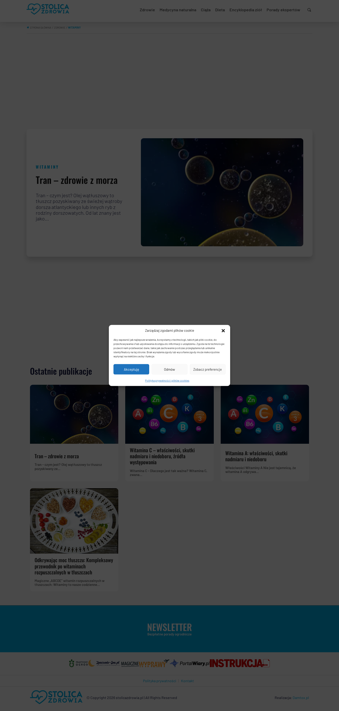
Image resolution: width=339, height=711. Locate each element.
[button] (223, 330)
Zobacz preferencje (207, 369)
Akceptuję (131, 369)
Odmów (169, 369)
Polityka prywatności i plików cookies (167, 380)
